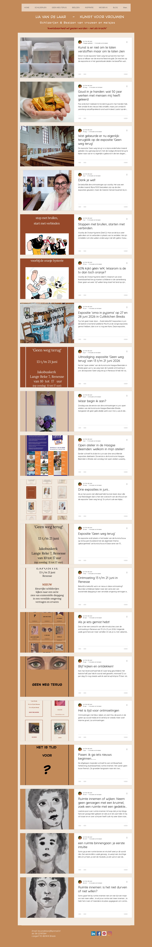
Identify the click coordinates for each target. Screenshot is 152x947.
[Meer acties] (127, 42)
